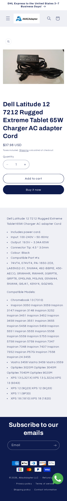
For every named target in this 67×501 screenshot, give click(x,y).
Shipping (24, 150)
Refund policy (50, 478)
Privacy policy (24, 484)
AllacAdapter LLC (28, 478)
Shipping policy (22, 490)
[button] (8, 18)
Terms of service (45, 484)
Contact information (45, 490)
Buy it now (33, 189)
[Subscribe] (55, 445)
